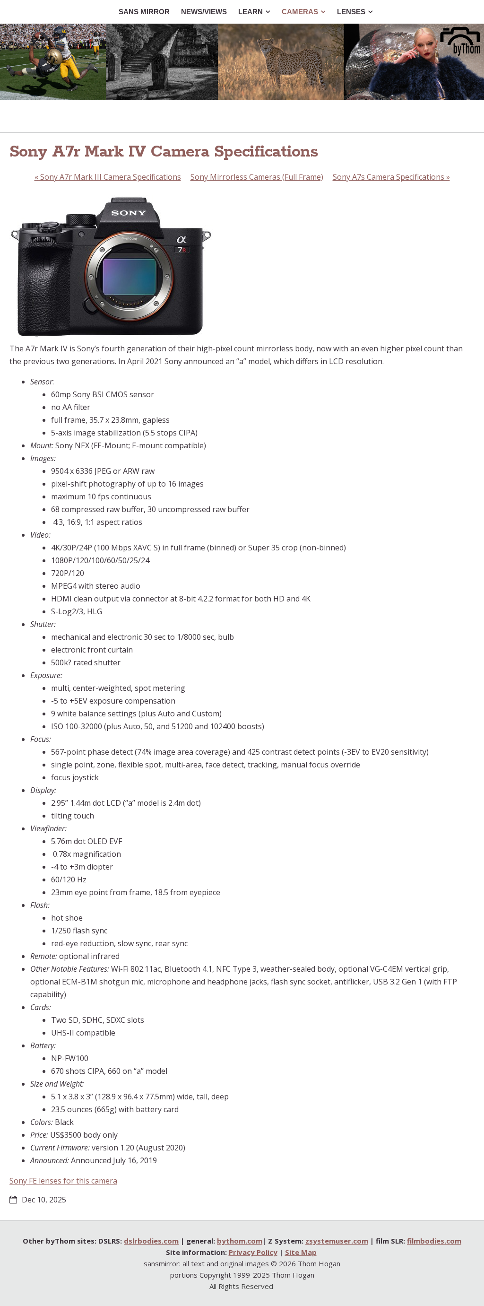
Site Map (301, 1252)
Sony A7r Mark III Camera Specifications (108, 177)
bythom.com (239, 1240)
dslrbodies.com (151, 1240)
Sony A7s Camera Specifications (391, 177)
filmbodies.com (434, 1240)
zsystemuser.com (336, 1240)
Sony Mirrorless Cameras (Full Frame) (256, 177)
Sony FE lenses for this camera (63, 1180)
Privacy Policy (253, 1252)
